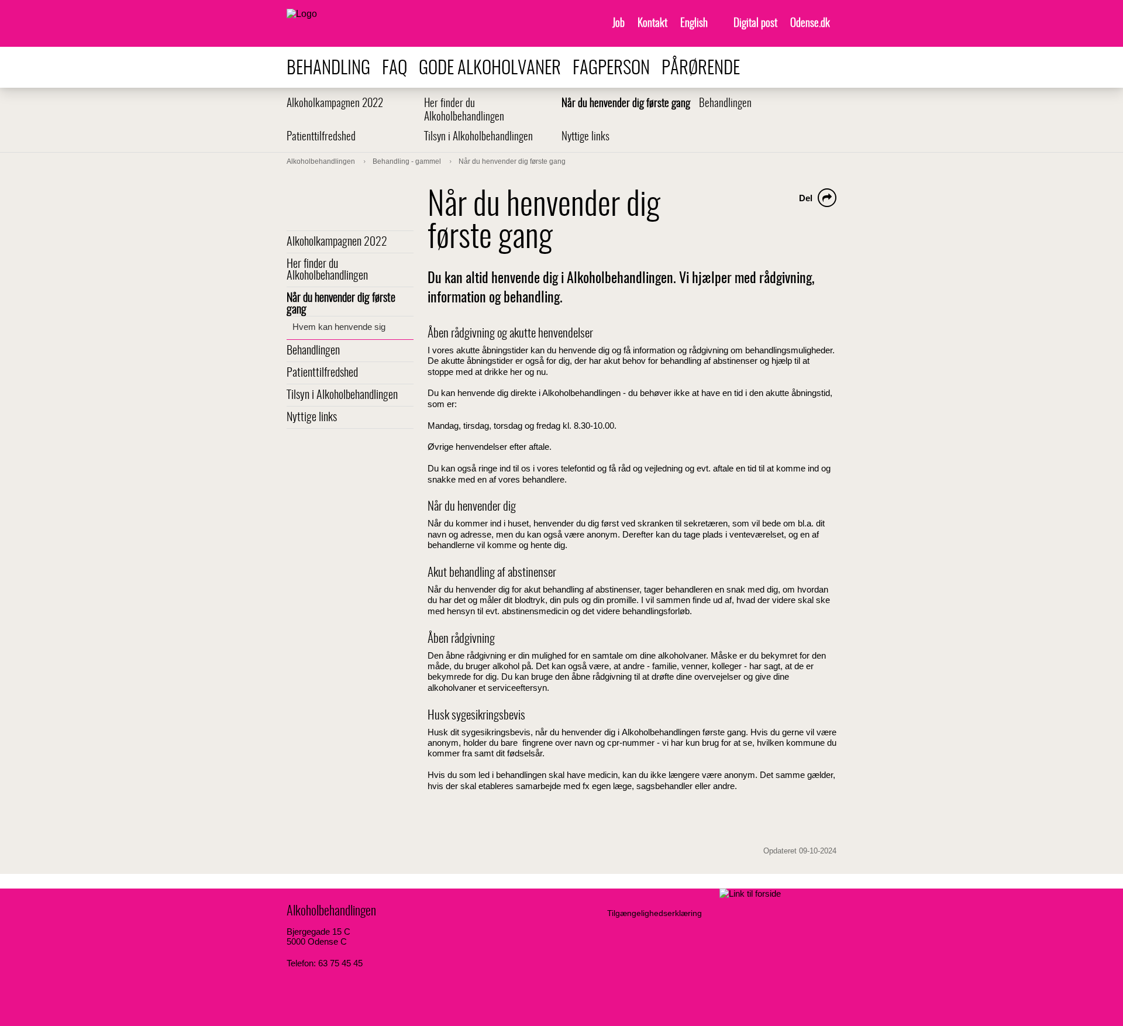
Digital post (755, 23)
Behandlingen (725, 103)
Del (805, 198)
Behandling (328, 69)
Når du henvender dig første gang (626, 103)
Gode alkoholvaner (490, 69)
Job (618, 23)
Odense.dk (810, 23)
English (694, 23)
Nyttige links (585, 137)
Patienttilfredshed (321, 137)
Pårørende (701, 69)
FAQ (394, 69)
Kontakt (652, 23)
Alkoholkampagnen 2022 (335, 103)
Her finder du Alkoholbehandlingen (327, 270)
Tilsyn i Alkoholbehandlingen (478, 137)
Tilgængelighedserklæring (654, 913)
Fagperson (611, 69)
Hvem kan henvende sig (338, 327)
